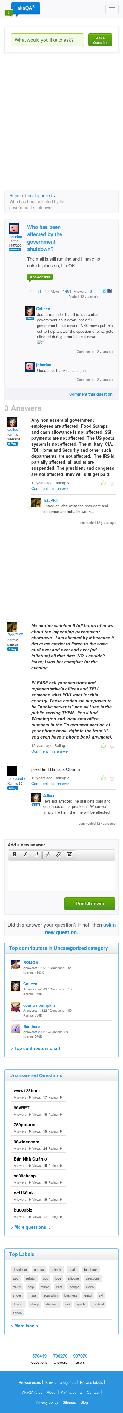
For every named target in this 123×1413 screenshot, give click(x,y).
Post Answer (90, 903)
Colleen (43, 308)
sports (81, 1303)
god (45, 1278)
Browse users (30, 1382)
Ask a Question (100, 40)
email (88, 1295)
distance (52, 1303)
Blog (84, 1402)
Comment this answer (50, 488)
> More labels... (26, 1326)
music (45, 1286)
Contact (93, 1392)
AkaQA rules (32, 1392)
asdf (16, 1278)
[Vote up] (32, 291)
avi (67, 1303)
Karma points (71, 1392)
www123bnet (27, 1090)
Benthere (31, 1026)
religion (31, 1278)
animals (56, 1269)
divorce (18, 1303)
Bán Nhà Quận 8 (30, 1159)
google (74, 1286)
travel (17, 1286)
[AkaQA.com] (22, 9)
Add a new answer (26, 845)
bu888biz (23, 1210)
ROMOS (30, 962)
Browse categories (60, 1382)
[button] (14, 854)
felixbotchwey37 (21, 778)
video (90, 1286)
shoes (17, 1295)
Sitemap (69, 1402)
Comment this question (91, 394)
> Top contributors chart (35, 1048)
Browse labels (91, 1382)
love (58, 1278)
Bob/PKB (50, 500)
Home (15, 195)
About (51, 1392)
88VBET (22, 1108)
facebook (91, 1269)
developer (20, 1269)
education (51, 1295)
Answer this (40, 277)
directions (93, 1278)
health (73, 1269)
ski (101, 1295)
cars (59, 1286)
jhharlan (15, 236)
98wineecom (26, 1142)
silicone (73, 1278)
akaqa (34, 1303)
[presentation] (14, 855)
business (71, 1295)
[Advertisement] (61, 126)
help (31, 1286)
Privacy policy (47, 1402)
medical (98, 1303)
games (39, 1269)
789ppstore (25, 1124)
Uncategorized (38, 195)
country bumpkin (39, 1005)
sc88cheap (25, 1176)
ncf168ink (24, 1193)
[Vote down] (46, 291)
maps (33, 1295)
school (17, 1312)
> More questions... (30, 1227)
